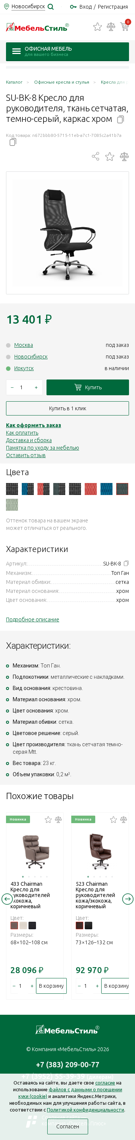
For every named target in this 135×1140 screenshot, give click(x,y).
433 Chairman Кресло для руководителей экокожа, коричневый (30, 895)
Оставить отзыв (26, 455)
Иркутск (24, 368)
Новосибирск (31, 357)
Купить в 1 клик (67, 408)
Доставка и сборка (29, 440)
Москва (23, 345)
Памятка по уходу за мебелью (42, 448)
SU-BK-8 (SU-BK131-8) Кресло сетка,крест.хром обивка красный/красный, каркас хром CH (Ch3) (91, 489)
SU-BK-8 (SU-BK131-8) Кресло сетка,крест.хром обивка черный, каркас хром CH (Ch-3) (12, 489)
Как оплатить (22, 433)
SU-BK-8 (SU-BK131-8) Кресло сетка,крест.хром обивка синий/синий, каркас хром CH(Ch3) (106, 489)
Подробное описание (32, 619)
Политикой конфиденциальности (85, 1109)
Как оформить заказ (33, 425)
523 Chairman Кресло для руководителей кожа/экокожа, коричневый (95, 895)
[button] (23, 877)
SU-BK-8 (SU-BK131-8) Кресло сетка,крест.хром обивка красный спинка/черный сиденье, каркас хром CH (44, 489)
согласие (105, 1082)
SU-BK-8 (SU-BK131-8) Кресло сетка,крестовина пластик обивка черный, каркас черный (75, 489)
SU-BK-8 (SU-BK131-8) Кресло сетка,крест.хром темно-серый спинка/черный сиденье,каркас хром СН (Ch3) (59, 489)
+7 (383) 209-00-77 (67, 1064)
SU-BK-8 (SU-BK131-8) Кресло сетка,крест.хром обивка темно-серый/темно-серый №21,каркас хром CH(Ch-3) (122, 489)
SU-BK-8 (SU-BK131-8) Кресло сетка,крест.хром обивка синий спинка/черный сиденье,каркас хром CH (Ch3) (28, 489)
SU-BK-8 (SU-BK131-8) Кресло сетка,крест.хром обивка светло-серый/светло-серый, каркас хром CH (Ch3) (12, 505)
